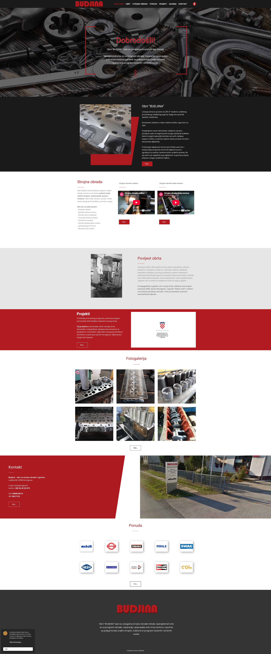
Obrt (128, 4)
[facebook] (194, 4)
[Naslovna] (89, 4)
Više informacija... (16, 642)
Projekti (163, 4)
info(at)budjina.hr (21, 485)
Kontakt (183, 4)
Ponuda (153, 4)
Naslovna (119, 4)
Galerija (172, 4)
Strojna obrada (140, 4)
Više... (147, 164)
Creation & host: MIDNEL (135, 651)
